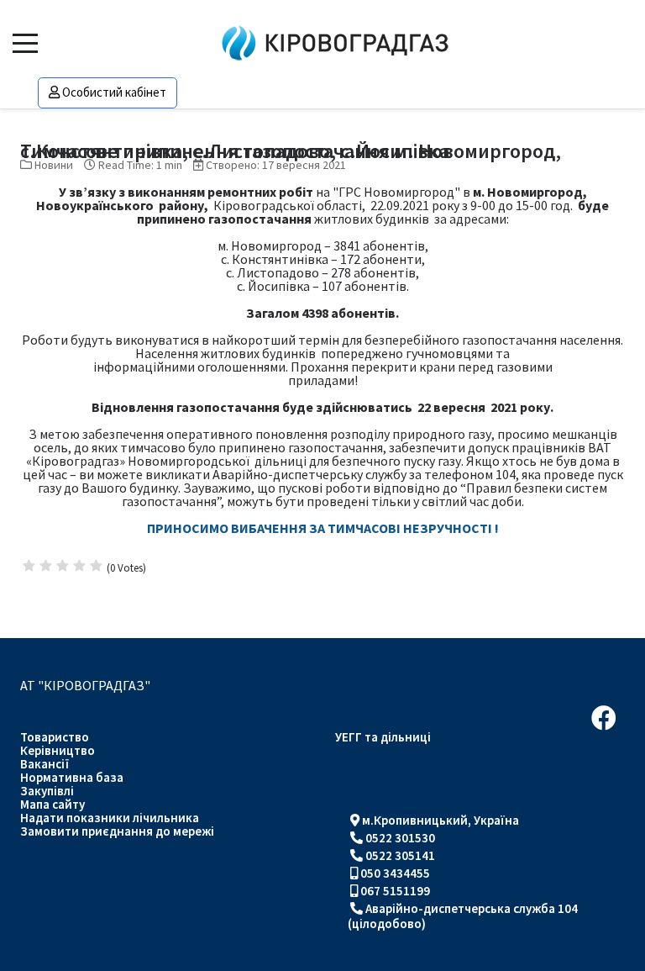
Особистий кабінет (114, 92)
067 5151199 (395, 891)
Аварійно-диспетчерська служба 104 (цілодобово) (463, 915)
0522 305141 (400, 855)
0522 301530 (400, 838)
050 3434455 (395, 873)
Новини (53, 164)
